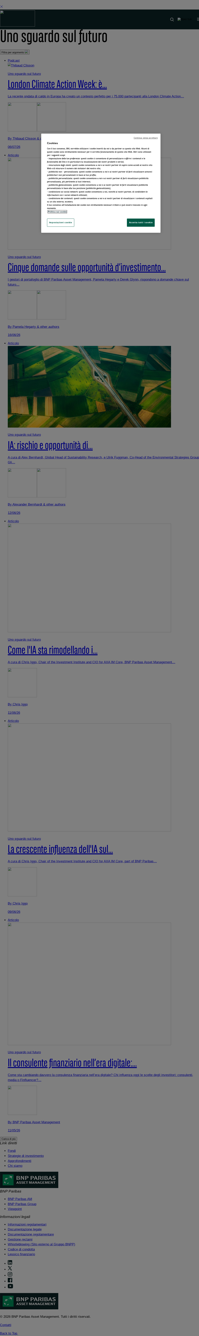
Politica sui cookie (57, 212)
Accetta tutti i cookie (141, 222)
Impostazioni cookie (60, 222)
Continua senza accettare (146, 138)
